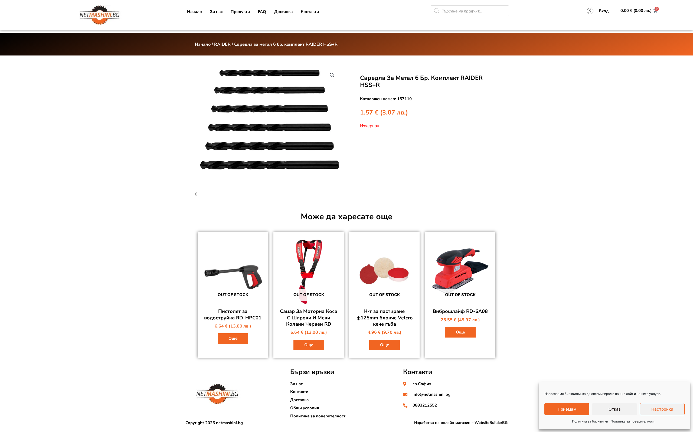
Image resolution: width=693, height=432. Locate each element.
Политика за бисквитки (590, 421)
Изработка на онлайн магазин (442, 422)
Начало (194, 11)
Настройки (662, 409)
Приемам (567, 409)
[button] (332, 75)
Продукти (240, 11)
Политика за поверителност (633, 421)
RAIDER (222, 44)
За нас (216, 11)
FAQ (262, 11)
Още (232, 338)
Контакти (310, 11)
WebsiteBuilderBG (491, 422)
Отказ (615, 409)
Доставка (283, 11)
